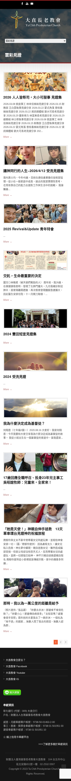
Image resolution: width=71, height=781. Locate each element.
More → (7, 136)
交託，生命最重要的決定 (22, 275)
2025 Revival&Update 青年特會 (28, 228)
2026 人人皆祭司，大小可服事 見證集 (32, 97)
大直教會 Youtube (15, 672)
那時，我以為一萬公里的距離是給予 (31, 603)
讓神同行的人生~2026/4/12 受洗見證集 (33, 170)
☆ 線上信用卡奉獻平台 (16, 737)
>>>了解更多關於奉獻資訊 (53, 744)
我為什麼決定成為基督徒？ (24, 423)
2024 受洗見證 (14, 376)
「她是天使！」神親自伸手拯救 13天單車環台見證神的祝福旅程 (33, 531)
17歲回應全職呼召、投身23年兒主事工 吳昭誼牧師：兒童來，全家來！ (35, 479)
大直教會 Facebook (16, 666)
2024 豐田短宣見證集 (19, 333)
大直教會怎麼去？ (16, 660)
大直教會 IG (12, 679)
